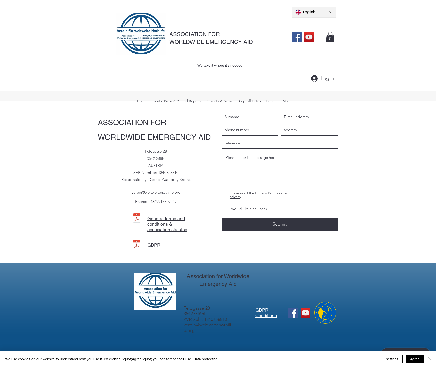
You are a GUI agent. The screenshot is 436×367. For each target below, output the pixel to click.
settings (392, 358)
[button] (330, 37)
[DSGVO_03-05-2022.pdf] (137, 245)
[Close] (430, 359)
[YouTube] (309, 37)
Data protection (205, 358)
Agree (415, 358)
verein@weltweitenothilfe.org (156, 192)
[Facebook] (297, 37)
